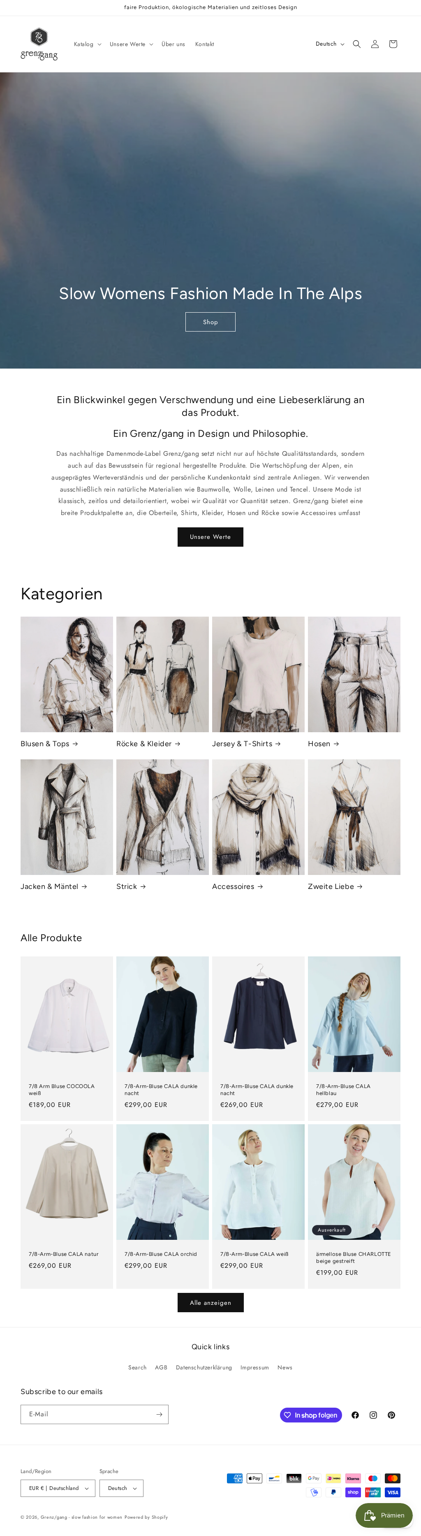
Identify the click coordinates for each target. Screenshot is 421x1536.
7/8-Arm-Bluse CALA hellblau (343, 1090)
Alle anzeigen (210, 1302)
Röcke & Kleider (144, 743)
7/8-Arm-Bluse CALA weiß (254, 1254)
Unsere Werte (210, 536)
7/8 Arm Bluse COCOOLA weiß (62, 1090)
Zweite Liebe (331, 886)
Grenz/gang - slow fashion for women (82, 1517)
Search (137, 1367)
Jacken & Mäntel (50, 886)
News (285, 1367)
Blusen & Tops (45, 743)
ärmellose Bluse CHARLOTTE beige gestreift (353, 1258)
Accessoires (233, 886)
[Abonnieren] (159, 1414)
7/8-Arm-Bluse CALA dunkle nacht (161, 1090)
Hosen (319, 743)
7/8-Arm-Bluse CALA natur (63, 1254)
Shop (210, 321)
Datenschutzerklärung (204, 1367)
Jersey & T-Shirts (242, 743)
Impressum (255, 1367)
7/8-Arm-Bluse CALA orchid (161, 1254)
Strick (126, 886)
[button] (87, 44)
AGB (161, 1367)
